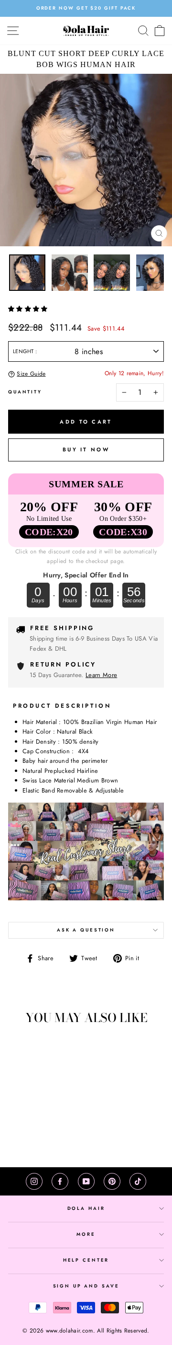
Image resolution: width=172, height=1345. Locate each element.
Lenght (24, 351)
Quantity (25, 392)
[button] (29, 308)
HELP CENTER (86, 1260)
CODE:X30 (123, 532)
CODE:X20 (49, 532)
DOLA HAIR (86, 1208)
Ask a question (86, 930)
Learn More (101, 674)
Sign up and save (86, 1286)
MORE (85, 1234)
